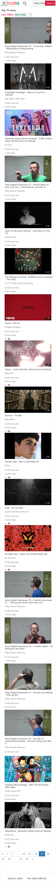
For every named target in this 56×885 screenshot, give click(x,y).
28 (27, 859)
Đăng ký (51, 3)
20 (9, 859)
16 (36, 854)
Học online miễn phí (36, 878)
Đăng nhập (39, 3)
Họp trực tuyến (15, 878)
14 (23, 854)
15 (30, 854)
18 (48, 854)
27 (21, 859)
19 (3, 859)
